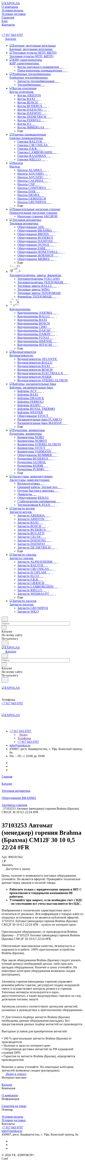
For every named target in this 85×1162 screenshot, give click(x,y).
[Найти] (5, 643)
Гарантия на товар (14, 1106)
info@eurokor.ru (19, 745)
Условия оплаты (12, 1116)
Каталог (7, 1084)
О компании (10, 1095)
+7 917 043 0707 (12, 35)
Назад (23, 734)
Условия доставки (14, 1120)
